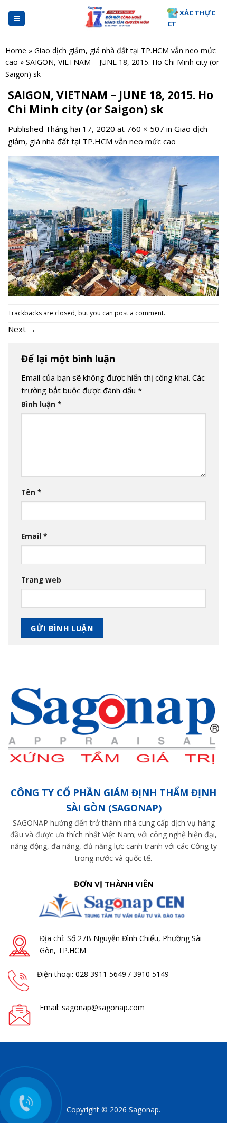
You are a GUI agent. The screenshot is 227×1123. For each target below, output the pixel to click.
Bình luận (41, 404)
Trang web (41, 580)
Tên (31, 492)
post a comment (139, 312)
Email (34, 536)
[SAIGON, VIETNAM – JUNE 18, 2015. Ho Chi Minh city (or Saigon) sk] (113, 225)
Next (22, 329)
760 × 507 (145, 128)
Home (15, 50)
